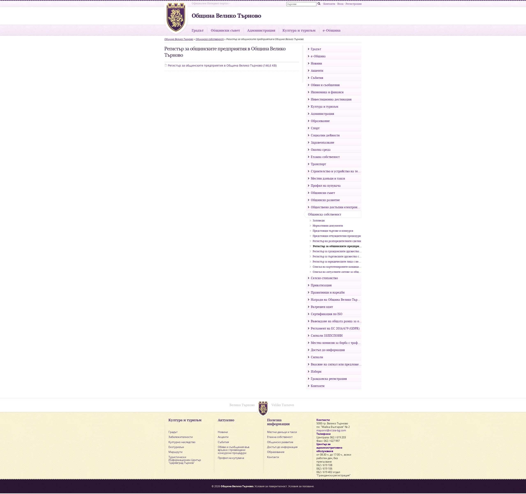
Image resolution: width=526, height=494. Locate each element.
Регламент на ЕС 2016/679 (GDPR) (335, 328)
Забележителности (180, 437)
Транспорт (318, 164)
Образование (320, 121)
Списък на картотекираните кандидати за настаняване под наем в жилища (337, 266)
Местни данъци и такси (327, 178)
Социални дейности (325, 135)
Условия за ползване (301, 486)
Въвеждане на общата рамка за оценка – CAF (336, 321)
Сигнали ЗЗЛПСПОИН (326, 335)
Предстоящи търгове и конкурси (332, 231)
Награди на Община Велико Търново (336, 299)
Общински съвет (225, 30)
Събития (316, 78)
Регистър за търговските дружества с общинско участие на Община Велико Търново (337, 256)
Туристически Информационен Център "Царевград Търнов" (184, 460)
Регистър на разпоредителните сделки (336, 241)
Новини (316, 63)
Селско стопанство (324, 278)
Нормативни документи (327, 225)
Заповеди (318, 220)
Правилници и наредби (327, 292)
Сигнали (316, 357)
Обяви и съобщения (325, 85)
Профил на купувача (325, 185)
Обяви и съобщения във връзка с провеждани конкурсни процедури (233, 450)
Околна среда (320, 149)
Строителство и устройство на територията (336, 171)
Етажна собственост (325, 157)
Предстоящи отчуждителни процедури (336, 236)
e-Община (331, 30)
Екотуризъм (176, 447)
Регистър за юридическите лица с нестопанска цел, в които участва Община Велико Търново (337, 261)
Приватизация (321, 285)
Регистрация (354, 4)
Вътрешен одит (321, 307)
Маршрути (175, 452)
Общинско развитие (325, 200)
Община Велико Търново (178, 39)
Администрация (261, 30)
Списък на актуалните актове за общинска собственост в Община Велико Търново (337, 272)
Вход (340, 4)
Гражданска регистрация (328, 379)
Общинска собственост (210, 39)
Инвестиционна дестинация (331, 99)
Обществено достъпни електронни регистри (336, 207)
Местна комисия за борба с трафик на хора (336, 343)
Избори (315, 371)
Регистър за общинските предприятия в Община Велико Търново (222, 65)
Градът (198, 30)
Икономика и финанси (327, 92)
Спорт (315, 128)
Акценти (316, 70)
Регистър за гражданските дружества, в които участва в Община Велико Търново (337, 251)
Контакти (329, 4)
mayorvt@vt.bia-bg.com (331, 430)
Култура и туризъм (299, 30)
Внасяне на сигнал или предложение (336, 364)
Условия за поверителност (271, 486)
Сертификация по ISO (326, 314)
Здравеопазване (322, 142)
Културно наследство (181, 442)
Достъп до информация (327, 350)
